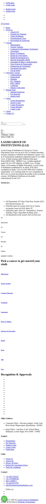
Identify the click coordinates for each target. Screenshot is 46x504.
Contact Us (10, 113)
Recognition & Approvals (19, 41)
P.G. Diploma (15, 81)
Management (15, 45)
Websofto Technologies (26, 502)
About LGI (14, 32)
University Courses (13, 73)
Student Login (11, 445)
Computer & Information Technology (24, 49)
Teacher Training (16, 47)
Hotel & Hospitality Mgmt (20, 60)
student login (15, 96)
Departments (10, 441)
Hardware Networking (18, 56)
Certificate (14, 86)
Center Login (15, 109)
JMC (2, 359)
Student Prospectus (17, 92)
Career (8, 111)
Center (8, 98)
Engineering (4, 312)
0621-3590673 (11, 481)
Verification (10, 3)
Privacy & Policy (12, 463)
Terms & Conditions (13, 467)
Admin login (10, 11)
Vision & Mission (16, 36)
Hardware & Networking (8, 331)
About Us (9, 459)
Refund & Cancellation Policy (17, 465)
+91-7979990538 (12, 479)
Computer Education (7, 293)
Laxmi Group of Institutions (27, 500)
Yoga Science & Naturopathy (21, 64)
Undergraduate (15, 75)
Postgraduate (15, 77)
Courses (9, 43)
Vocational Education (18, 68)
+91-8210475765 (12, 483)
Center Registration (17, 101)
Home (8, 28)
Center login (10, 5)
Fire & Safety (15, 71)
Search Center (15, 103)
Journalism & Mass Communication (23, 62)
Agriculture (14, 51)
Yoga (2, 369)
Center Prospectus (17, 105)
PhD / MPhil (15, 83)
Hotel (2, 350)
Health (3, 340)
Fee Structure (15, 94)
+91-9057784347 (12, 477)
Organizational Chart (18, 38)
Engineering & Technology (20, 66)
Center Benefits (16, 107)
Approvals (9, 461)
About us (9, 30)
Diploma (13, 79)
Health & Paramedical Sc (19, 58)
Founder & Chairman (18, 34)
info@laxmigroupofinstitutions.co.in (19, 485)
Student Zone (11, 90)
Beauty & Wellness (17, 53)
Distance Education (17, 88)
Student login (11, 9)
